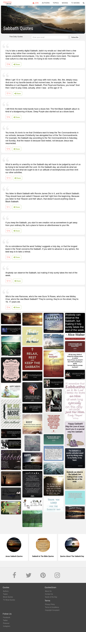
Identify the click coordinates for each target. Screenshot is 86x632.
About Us (48, 591)
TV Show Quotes (9, 600)
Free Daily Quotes (16, 36)
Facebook (6, 617)
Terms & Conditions (52, 607)
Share (17, 64)
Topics (56, 3)
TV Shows (75, 3)
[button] (83, 3)
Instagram (6, 626)
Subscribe (74, 37)
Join (36, 3)
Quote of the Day (51, 597)
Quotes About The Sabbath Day (72, 556)
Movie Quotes (8, 597)
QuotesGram (7, 3)
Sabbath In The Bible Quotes (43, 556)
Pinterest (6, 623)
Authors (45, 3)
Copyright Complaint (52, 610)
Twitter (5, 620)
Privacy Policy (50, 604)
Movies (65, 3)
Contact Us (49, 594)
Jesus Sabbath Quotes (14, 556)
